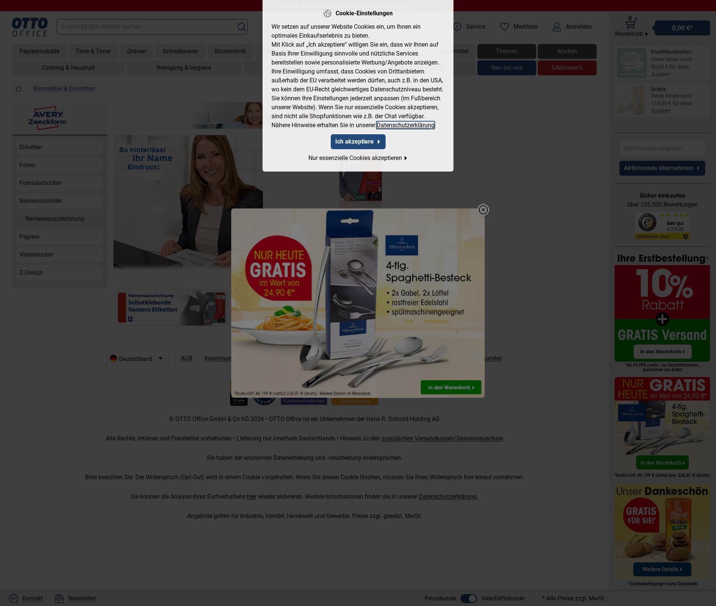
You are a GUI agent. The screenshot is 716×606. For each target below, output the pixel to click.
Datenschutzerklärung (405, 125)
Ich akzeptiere (354, 141)
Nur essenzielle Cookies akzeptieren (355, 157)
